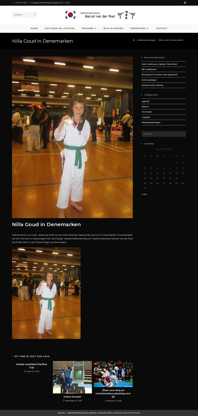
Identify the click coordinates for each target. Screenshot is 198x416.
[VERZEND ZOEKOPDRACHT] (35, 15)
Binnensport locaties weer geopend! (160, 74)
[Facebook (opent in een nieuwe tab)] (184, 2)
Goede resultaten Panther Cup (31, 366)
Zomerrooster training (152, 85)
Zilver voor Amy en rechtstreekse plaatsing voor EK (113, 393)
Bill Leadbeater (149, 69)
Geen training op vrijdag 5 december (159, 64)
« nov (144, 194)
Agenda (145, 101)
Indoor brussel (72, 396)
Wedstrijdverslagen (151, 122)
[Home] (134, 40)
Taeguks (146, 117)
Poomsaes (147, 112)
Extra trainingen (149, 80)
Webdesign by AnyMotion (126, 413)
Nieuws (145, 106)
